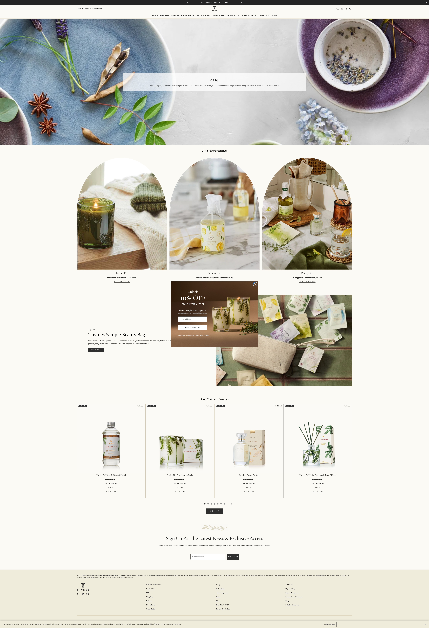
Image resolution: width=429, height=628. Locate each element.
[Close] (425, 624)
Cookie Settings (329, 624)
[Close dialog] (255, 284)
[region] (214, 624)
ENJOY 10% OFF (193, 327)
